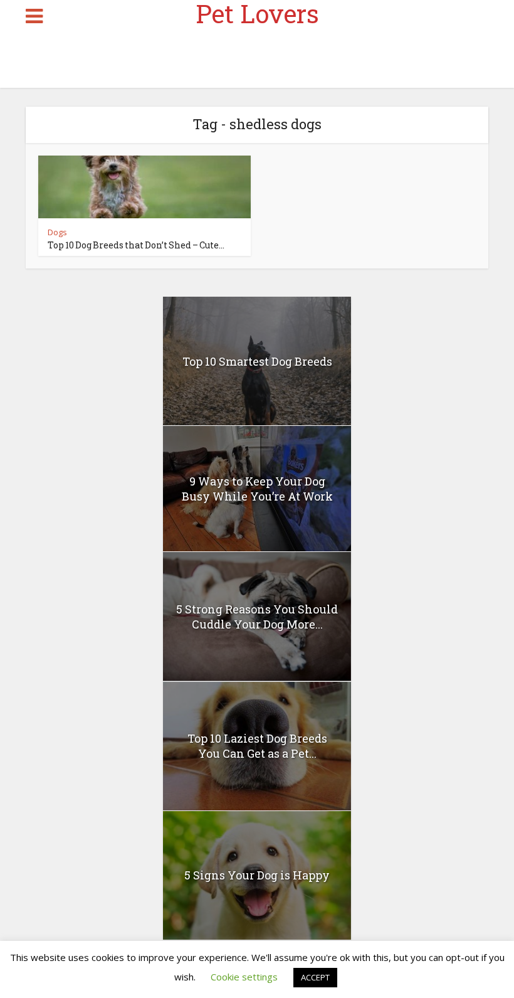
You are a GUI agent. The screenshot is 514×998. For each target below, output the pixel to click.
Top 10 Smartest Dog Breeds (257, 361)
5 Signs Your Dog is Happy (257, 875)
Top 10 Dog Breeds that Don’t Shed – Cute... (136, 245)
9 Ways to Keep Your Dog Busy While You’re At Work (257, 489)
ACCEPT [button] (315, 977)
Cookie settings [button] (244, 976)
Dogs (57, 232)
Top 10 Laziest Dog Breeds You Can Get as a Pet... (257, 746)
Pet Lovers (257, 14)
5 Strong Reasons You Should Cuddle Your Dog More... (257, 617)
